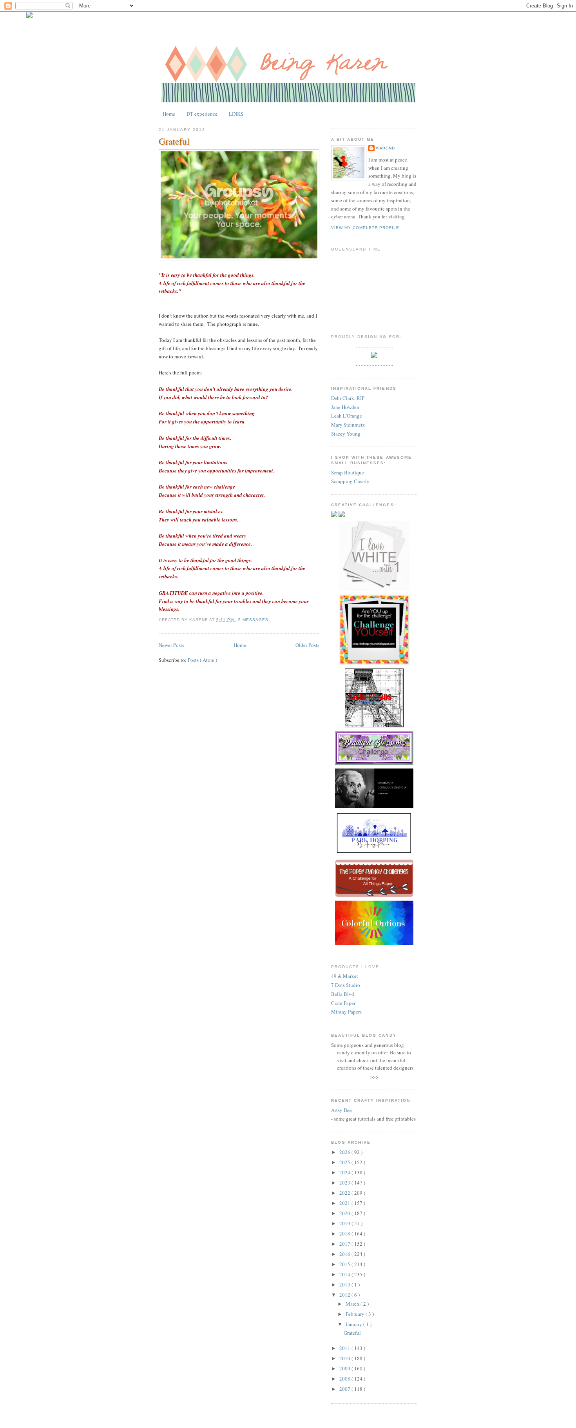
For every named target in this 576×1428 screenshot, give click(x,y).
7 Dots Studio (345, 984)
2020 (345, 1213)
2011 (345, 1348)
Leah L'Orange (346, 415)
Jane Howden (345, 407)
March (353, 1303)
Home (169, 113)
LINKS (236, 113)
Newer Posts (171, 645)
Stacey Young (345, 433)
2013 (345, 1284)
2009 (345, 1368)
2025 (345, 1162)
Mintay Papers (346, 1011)
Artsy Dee (341, 1110)
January (354, 1324)
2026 (345, 1151)
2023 (345, 1182)
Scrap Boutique (347, 472)
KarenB (385, 148)
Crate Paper (343, 1003)
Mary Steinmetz (348, 424)
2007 (345, 1388)
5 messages (253, 620)
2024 (345, 1172)
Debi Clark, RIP (347, 398)
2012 (345, 1294)
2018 (345, 1233)
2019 (345, 1223)
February (356, 1313)
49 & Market (344, 975)
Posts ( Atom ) (202, 659)
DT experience (202, 113)
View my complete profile (365, 227)
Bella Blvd (342, 993)
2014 (345, 1274)
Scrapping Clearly (350, 481)
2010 (345, 1358)
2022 (345, 1192)
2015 (345, 1264)
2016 (345, 1253)
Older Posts (307, 645)
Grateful (174, 141)
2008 (345, 1378)
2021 (345, 1202)
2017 (345, 1243)
